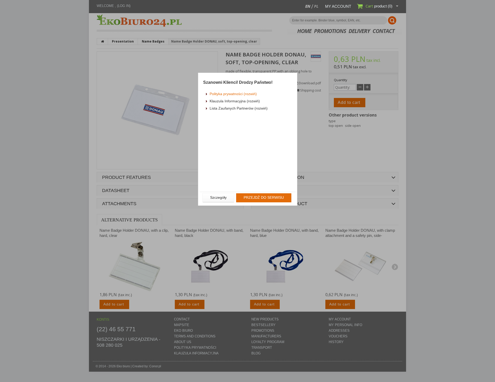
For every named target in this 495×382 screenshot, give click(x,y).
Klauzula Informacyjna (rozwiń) (235, 101)
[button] (218, 197)
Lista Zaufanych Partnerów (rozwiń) (239, 108)
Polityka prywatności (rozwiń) (233, 94)
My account (338, 6)
